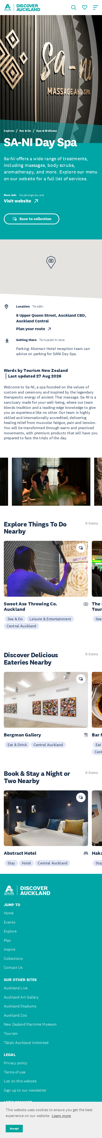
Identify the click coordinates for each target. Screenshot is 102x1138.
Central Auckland (21, 626)
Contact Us (13, 967)
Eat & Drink (17, 744)
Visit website (17, 201)
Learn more (61, 1115)
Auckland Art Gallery (21, 997)
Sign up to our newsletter (25, 1090)
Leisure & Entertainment (50, 618)
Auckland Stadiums (20, 1006)
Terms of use (14, 1072)
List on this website (20, 1081)
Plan (7, 940)
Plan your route (30, 328)
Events (9, 922)
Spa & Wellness (46, 131)
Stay (11, 863)
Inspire (9, 949)
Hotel (26, 863)
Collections (13, 958)
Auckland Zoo (15, 1015)
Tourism (11, 1033)
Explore (9, 131)
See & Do (25, 131)
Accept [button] (14, 1128)
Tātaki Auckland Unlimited (26, 1042)
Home (9, 913)
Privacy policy (15, 1062)
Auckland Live (16, 988)
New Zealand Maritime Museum (30, 1024)
